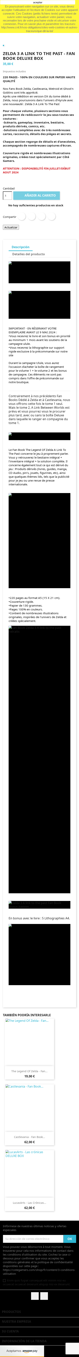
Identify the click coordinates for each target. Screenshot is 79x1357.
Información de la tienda (24, 1341)
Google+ (41, 216)
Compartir (22, 216)
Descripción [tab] (21, 247)
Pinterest (51, 216)
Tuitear (31, 216)
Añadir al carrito (37, 195)
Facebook (35, 1296)
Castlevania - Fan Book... (29, 1137)
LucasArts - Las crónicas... (29, 1203)
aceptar (37, 2)
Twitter (44, 1296)
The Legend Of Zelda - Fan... (29, 1071)
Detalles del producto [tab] (28, 254)
